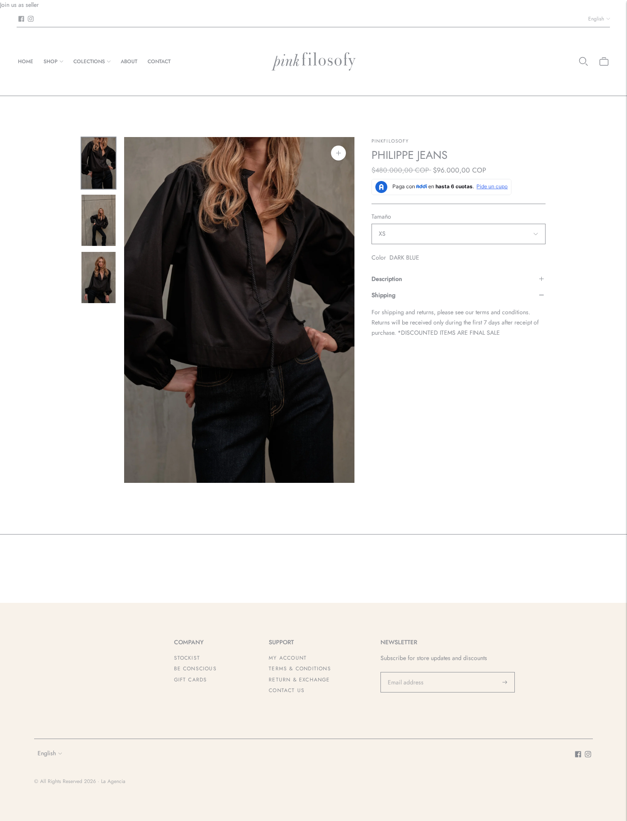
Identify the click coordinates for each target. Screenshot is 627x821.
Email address (404, 672)
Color (379, 257)
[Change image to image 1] (98, 163)
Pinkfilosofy (390, 140)
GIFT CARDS (190, 680)
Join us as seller (19, 4)
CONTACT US (287, 690)
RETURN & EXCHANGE (299, 680)
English (596, 19)
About (129, 61)
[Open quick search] (583, 61)
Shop (51, 61)
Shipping (383, 295)
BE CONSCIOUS (195, 668)
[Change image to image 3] (98, 277)
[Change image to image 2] (98, 220)
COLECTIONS (89, 61)
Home (25, 61)
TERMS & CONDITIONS (300, 668)
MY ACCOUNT (288, 658)
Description (387, 279)
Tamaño (381, 216)
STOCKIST (187, 658)
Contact (159, 61)
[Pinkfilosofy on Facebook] (21, 19)
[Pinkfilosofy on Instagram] (31, 19)
